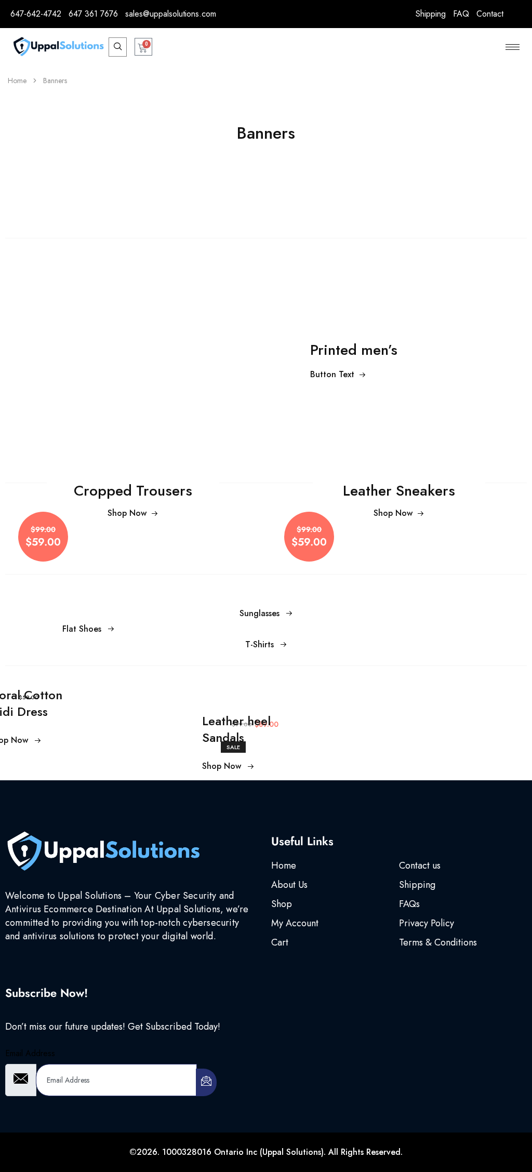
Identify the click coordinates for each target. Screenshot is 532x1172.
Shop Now (127, 513)
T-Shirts (259, 644)
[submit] (206, 1082)
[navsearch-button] (118, 47)
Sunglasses (260, 613)
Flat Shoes (81, 629)
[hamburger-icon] (512, 47)
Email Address (30, 1053)
